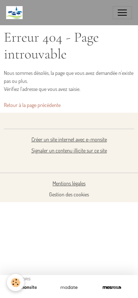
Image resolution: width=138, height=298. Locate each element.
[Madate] (69, 287)
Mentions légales (69, 183)
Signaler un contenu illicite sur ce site (69, 150)
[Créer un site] (26, 287)
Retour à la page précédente (32, 105)
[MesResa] (112, 287)
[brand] (16, 12)
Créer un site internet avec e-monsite (69, 139)
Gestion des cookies (69, 194)
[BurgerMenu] (122, 12)
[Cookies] (15, 282)
